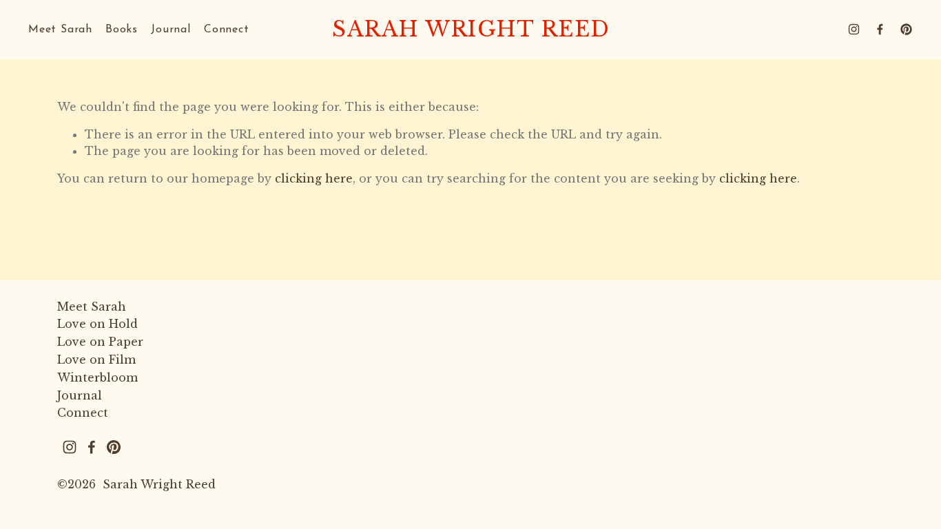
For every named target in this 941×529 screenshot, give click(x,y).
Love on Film (96, 359)
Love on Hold (97, 324)
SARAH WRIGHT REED (471, 29)
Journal (171, 29)
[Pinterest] (906, 29)
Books (121, 29)
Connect (226, 29)
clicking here (314, 178)
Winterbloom (97, 377)
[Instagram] (853, 29)
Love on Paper (100, 342)
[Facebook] (880, 29)
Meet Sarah (60, 29)
